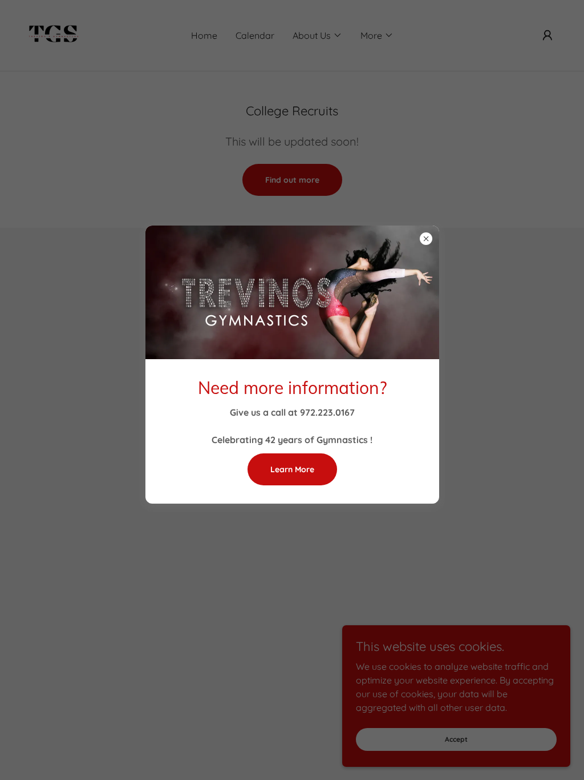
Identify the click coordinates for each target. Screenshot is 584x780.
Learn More (292, 469)
